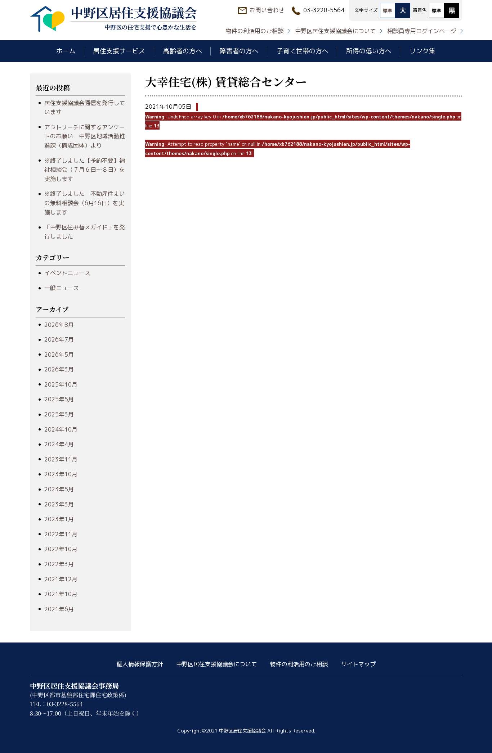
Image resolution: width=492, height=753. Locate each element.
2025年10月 (60, 384)
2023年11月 (60, 459)
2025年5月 (59, 399)
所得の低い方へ (369, 50)
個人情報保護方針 (140, 664)
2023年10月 (60, 474)
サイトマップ (358, 664)
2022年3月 (59, 564)
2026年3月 (59, 369)
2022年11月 (60, 534)
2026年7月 (59, 339)
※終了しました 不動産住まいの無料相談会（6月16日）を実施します (84, 203)
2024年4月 (59, 444)
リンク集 (422, 50)
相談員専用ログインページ (421, 31)
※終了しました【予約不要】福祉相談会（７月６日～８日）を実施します (84, 170)
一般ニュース (61, 288)
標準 (387, 10)
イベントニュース (67, 273)
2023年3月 (59, 504)
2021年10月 (60, 594)
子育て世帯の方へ (302, 50)
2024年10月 (60, 429)
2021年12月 (60, 579)
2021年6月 (59, 609)
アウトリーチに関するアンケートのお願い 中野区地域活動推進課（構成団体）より (84, 136)
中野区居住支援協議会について (335, 31)
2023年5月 (59, 489)
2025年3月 (59, 414)
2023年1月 (59, 519)
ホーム (66, 50)
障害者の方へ (239, 50)
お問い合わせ (267, 10)
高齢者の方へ (182, 50)
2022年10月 (60, 549)
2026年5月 (59, 355)
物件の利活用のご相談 (254, 31)
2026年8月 (59, 325)
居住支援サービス (119, 50)
